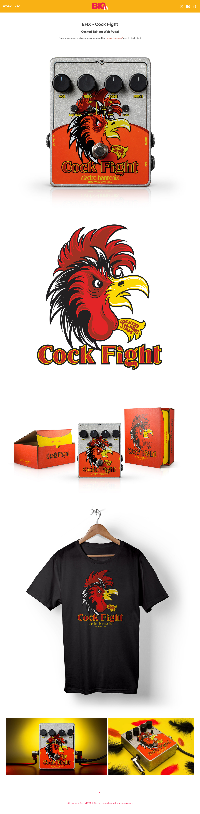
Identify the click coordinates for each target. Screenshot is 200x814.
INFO (17, 6)
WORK (7, 6)
